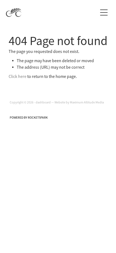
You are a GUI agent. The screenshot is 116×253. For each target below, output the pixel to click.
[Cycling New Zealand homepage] (51, 12)
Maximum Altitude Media (87, 102)
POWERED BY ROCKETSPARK (29, 117)
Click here (17, 76)
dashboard (43, 102)
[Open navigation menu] (103, 12)
